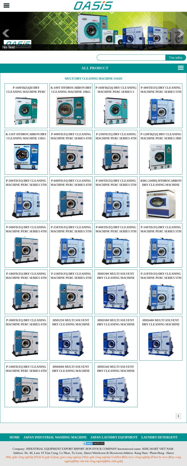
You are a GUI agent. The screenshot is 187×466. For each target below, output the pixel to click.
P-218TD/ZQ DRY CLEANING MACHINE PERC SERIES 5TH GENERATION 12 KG (160, 278)
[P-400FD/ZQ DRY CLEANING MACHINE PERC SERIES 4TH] (71, 171)
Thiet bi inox (160, 457)
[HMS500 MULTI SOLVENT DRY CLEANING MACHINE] (116, 357)
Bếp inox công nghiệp (136, 457)
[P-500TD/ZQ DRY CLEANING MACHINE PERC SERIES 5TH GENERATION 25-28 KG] (116, 217)
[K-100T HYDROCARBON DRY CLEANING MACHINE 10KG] (71, 124)
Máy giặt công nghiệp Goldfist (102, 457)
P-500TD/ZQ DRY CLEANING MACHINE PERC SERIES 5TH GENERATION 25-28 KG (116, 185)
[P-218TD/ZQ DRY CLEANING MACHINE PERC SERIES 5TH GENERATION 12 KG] (161, 310)
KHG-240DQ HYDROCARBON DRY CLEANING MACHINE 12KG (160, 185)
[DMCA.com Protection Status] (93, 444)
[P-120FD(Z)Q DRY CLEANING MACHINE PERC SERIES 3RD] (161, 171)
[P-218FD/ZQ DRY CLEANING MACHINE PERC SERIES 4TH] (71, 310)
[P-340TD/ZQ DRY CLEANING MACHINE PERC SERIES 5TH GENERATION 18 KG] (161, 264)
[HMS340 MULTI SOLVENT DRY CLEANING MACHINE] (116, 403)
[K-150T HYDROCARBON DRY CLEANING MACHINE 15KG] (26, 171)
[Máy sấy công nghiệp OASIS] (94, 9)
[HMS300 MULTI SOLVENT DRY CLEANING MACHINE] (116, 310)
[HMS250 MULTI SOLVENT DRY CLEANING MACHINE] (71, 357)
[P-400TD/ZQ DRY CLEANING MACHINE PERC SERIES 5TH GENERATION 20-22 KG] (161, 124)
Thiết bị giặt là (44, 457)
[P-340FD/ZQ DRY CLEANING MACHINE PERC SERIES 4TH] (26, 403)
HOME (14, 437)
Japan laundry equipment (114, 437)
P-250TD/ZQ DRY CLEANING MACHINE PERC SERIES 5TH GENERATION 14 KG (71, 231)
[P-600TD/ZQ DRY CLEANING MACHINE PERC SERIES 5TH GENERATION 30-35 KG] (116, 264)
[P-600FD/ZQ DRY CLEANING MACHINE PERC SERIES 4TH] (71, 217)
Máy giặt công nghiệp (19, 457)
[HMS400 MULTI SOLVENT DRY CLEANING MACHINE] (161, 357)
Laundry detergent (159, 437)
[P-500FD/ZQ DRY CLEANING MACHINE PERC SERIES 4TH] (26, 264)
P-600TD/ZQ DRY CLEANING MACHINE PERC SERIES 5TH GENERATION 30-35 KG (116, 231)
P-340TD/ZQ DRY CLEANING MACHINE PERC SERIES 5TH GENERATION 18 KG (160, 231)
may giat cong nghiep (67, 457)
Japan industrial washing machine (55, 437)
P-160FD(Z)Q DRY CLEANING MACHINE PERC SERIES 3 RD (116, 92)
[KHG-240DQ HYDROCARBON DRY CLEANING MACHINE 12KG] (161, 217)
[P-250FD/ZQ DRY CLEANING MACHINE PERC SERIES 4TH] (116, 171)
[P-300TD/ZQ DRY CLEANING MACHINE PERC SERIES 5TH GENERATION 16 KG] (26, 217)
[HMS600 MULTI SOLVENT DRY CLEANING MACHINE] (71, 403)
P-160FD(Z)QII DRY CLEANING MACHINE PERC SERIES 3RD (26, 92)
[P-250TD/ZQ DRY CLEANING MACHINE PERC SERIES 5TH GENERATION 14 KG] (71, 264)
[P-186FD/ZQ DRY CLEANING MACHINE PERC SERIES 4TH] (26, 310)
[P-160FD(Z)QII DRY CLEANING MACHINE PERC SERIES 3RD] (26, 124)
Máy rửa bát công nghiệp (89, 461)
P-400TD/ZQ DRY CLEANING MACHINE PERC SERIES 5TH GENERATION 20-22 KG (160, 92)
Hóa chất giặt (114, 461)
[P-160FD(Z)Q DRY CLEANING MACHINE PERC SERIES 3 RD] (116, 124)
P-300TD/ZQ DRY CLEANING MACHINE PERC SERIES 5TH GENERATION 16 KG (26, 185)
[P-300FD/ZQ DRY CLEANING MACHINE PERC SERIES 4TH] (26, 357)
